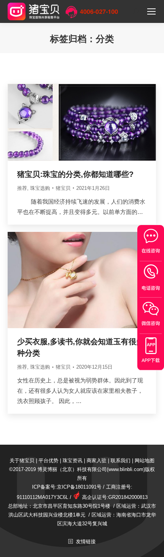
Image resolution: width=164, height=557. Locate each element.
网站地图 (144, 460)
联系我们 (120, 460)
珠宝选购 (40, 188)
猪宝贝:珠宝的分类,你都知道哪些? (75, 174)
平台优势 (48, 460)
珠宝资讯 (72, 460)
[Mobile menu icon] (151, 11)
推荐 (22, 188)
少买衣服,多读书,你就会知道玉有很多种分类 (80, 347)
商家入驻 (96, 460)
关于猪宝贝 (22, 460)
